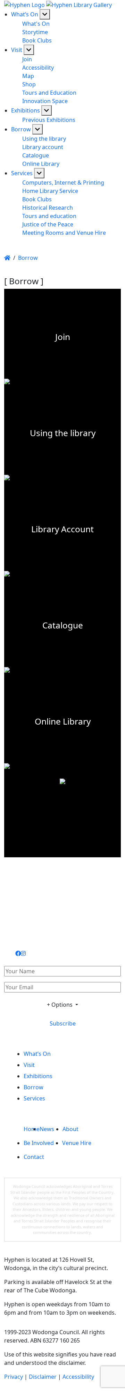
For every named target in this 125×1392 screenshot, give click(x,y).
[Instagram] (23, 953)
